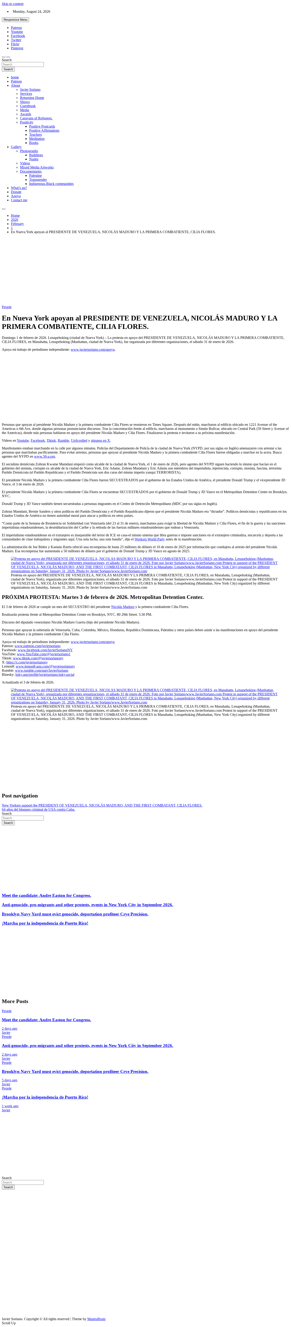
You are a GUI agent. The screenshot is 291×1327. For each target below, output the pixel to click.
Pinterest (17, 48)
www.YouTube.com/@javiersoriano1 (43, 654)
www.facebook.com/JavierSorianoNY (45, 650)
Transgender (38, 180)
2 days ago (9, 1028)
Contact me (19, 200)
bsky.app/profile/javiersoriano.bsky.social (44, 674)
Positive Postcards (42, 126)
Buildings (36, 155)
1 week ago (10, 1106)
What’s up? (19, 188)
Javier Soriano (30, 89)
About (15, 85)
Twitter (16, 40)
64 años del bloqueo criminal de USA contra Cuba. (38, 809)
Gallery (16, 147)
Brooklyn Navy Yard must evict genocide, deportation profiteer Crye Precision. (75, 914)
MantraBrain (96, 1319)
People (7, 307)
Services (26, 94)
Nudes (33, 159)
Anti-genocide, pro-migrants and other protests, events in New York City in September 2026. (87, 904)
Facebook (18, 36)
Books (33, 143)
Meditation (37, 139)
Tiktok (51, 440)
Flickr (15, 44)
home (15, 77)
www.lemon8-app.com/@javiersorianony (45, 666)
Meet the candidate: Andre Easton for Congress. (46, 895)
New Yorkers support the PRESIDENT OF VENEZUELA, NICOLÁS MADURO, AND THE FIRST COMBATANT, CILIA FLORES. (102, 805)
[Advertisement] (145, 269)
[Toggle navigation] (3, 57)
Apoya (16, 196)
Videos (25, 163)
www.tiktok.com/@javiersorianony (38, 658)
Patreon (16, 28)
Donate (16, 192)
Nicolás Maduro (122, 607)
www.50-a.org (44, 456)
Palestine (35, 175)
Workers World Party (150, 539)
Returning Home (32, 98)
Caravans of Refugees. (36, 118)
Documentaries (31, 171)
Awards (25, 114)
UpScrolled (79, 440)
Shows (25, 102)
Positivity (26, 122)
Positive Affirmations (44, 130)
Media (24, 110)
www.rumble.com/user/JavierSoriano (41, 670)
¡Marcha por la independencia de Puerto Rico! (45, 923)
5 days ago (9, 1080)
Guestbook (28, 106)
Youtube (17, 32)
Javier (6, 1032)
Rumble (63, 440)
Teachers (35, 134)
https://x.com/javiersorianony (27, 662)
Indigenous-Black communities (51, 184)
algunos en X (100, 440)
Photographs (29, 151)
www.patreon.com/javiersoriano (37, 646)
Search (7, 60)
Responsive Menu (15, 19)
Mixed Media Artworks (37, 167)
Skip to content (12, 4)
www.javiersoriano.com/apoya (93, 349)
